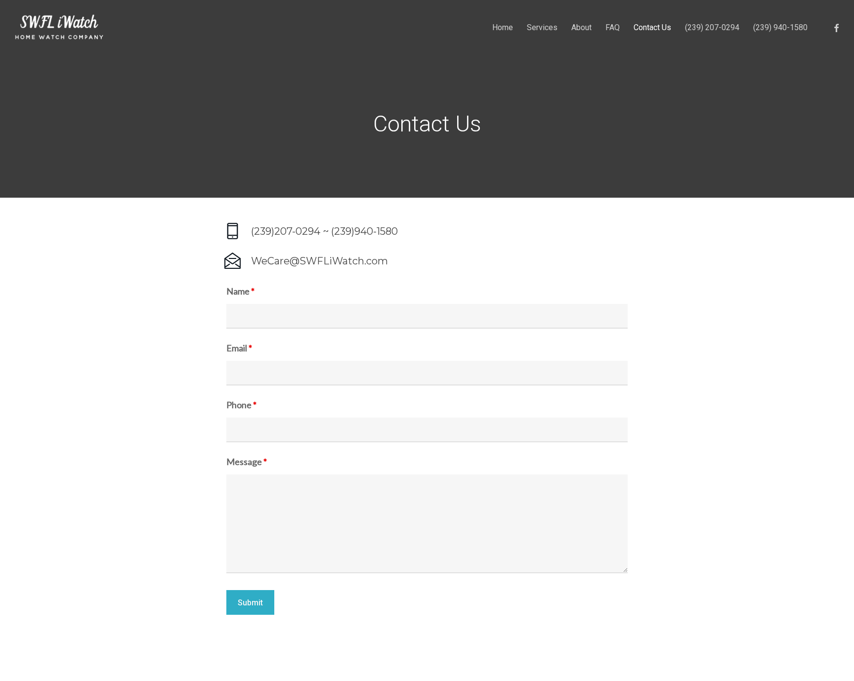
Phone (241, 404)
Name (240, 291)
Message (246, 461)
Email (239, 347)
